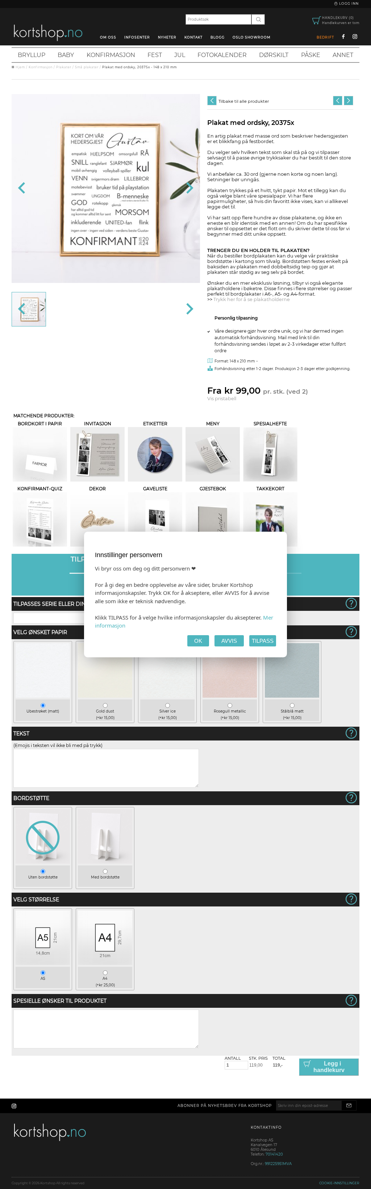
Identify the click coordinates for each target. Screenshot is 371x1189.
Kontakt (193, 37)
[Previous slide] (22, 188)
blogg (217, 37)
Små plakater (87, 67)
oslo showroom (252, 37)
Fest (154, 55)
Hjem (20, 67)
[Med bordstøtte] (105, 862)
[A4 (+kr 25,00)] (105, 963)
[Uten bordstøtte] (43, 862)
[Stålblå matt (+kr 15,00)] (292, 696)
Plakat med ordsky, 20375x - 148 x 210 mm (139, 67)
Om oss (108, 37)
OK (198, 641)
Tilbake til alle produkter (243, 101)
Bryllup (31, 55)
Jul (179, 55)
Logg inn (348, 3)
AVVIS (229, 641)
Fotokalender (222, 55)
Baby (66, 55)
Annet (343, 55)
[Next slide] (189, 188)
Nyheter (167, 37)
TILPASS (263, 641)
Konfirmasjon (111, 55)
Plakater (63, 67)
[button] (29, 309)
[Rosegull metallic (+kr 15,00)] (230, 696)
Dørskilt (273, 55)
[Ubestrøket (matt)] (43, 696)
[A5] (43, 963)
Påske (310, 55)
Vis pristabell (221, 398)
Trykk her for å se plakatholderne (251, 299)
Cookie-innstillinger (339, 1183)
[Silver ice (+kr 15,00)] (167, 696)
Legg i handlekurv (329, 1066)
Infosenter (137, 37)
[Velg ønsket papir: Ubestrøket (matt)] (180, 114)
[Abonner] (349, 1105)
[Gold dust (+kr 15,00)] (105, 696)
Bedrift (325, 37)
